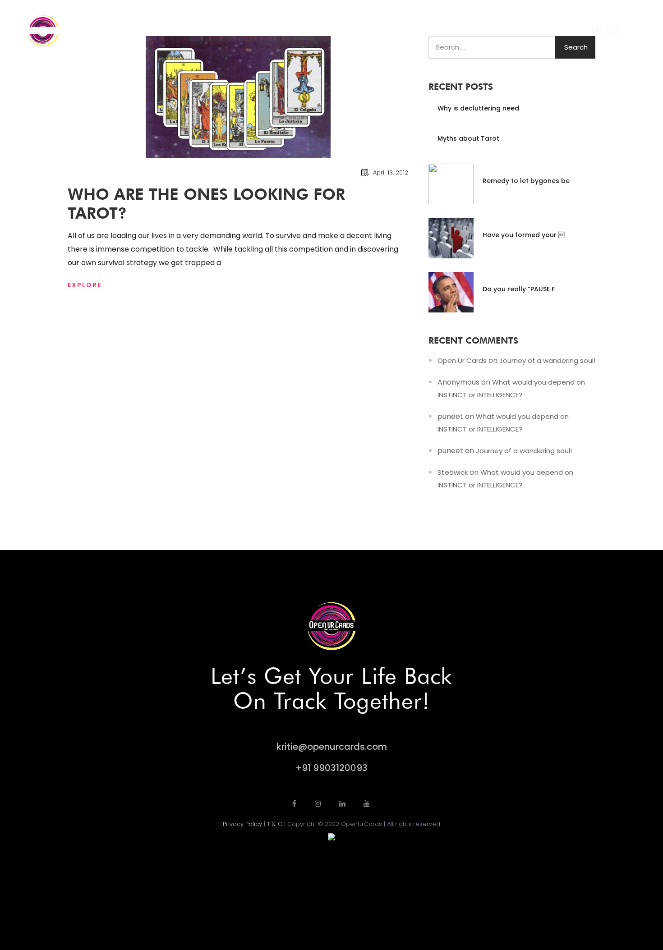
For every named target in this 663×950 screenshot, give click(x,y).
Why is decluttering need (478, 108)
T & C (274, 824)
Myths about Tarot (468, 138)
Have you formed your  (524, 234)
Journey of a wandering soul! (547, 360)
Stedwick (452, 472)
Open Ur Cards (462, 360)
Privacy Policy (242, 824)
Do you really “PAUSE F (519, 289)
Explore (84, 284)
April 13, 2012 (390, 172)
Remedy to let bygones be (526, 180)
